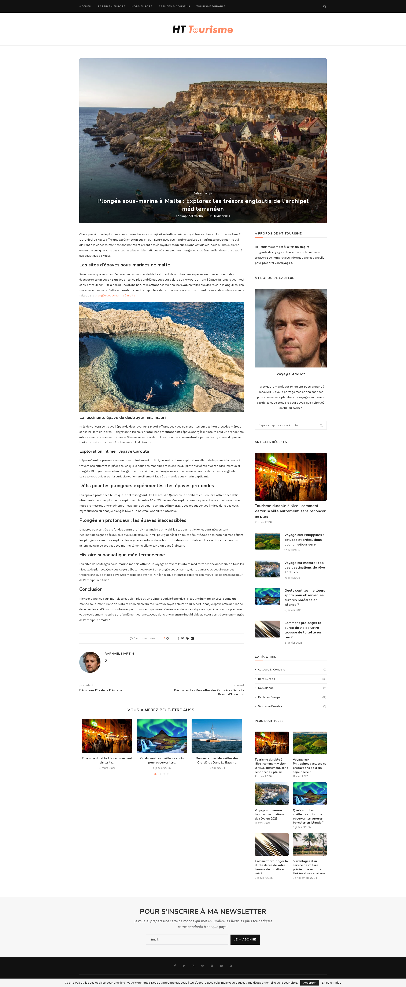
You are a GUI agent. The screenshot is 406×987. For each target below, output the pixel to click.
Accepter (309, 982)
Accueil (85, 6)
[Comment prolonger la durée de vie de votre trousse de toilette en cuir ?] (267, 629)
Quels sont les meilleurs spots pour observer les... (162, 760)
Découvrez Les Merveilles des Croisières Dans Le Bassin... (217, 760)
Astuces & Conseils (174, 6)
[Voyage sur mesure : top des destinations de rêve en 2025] (267, 569)
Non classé (292, 688)
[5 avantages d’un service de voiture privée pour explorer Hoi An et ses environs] (310, 844)
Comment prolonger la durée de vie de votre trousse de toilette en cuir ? (302, 630)
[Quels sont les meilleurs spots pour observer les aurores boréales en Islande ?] (162, 736)
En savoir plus (331, 982)
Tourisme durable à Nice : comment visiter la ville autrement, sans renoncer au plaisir (290, 511)
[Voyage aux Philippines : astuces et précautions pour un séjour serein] (267, 541)
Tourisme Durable (210, 6)
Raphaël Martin (192, 216)
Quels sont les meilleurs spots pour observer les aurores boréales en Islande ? (304, 597)
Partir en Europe (111, 6)
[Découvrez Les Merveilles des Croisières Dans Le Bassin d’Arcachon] (217, 736)
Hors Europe (142, 6)
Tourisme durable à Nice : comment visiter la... (107, 760)
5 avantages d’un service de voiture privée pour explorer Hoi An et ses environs (309, 867)
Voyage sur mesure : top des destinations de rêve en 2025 (304, 568)
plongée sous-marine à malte (115, 295)
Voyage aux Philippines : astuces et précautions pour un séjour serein (304, 540)
